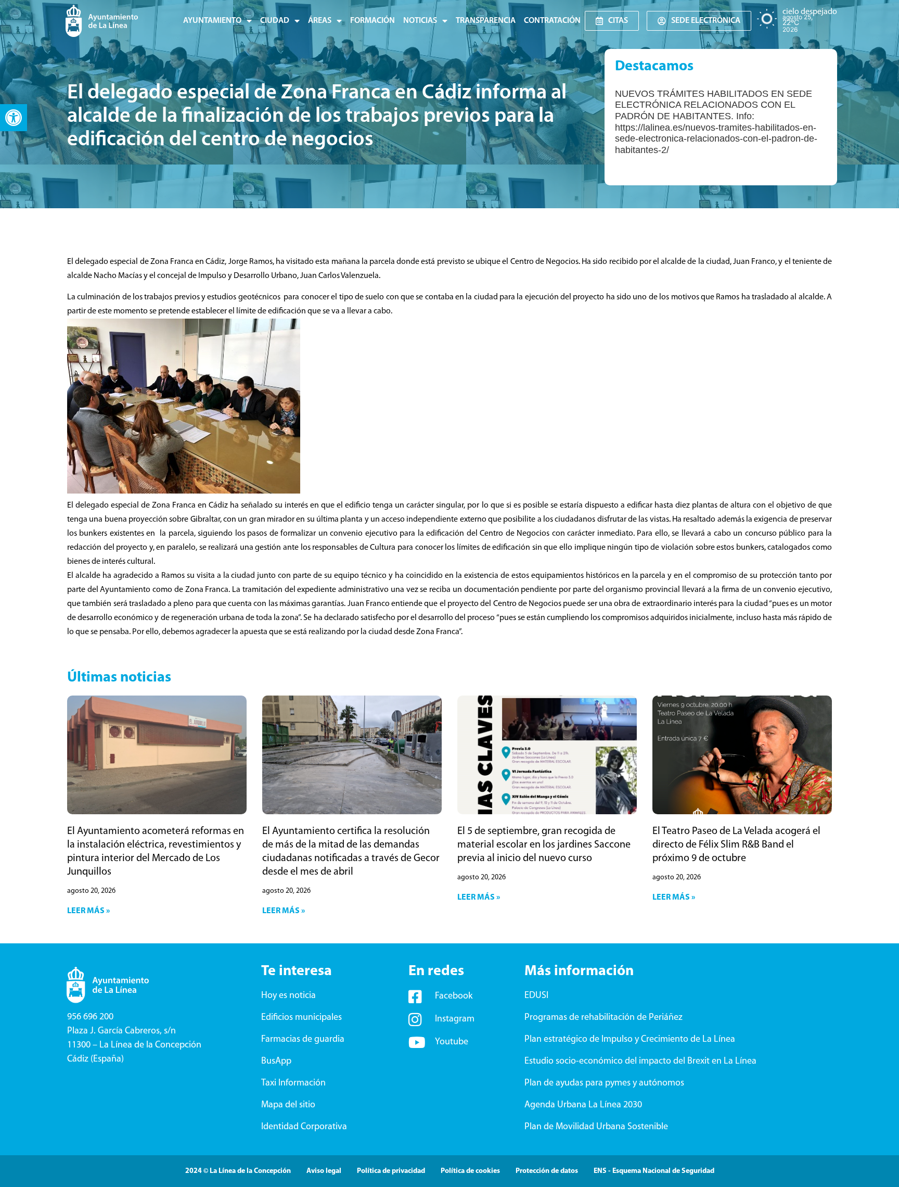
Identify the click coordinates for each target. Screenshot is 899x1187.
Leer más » (88, 911)
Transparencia (486, 21)
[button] (13, 117)
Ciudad (274, 21)
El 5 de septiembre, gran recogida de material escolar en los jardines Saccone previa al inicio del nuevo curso (544, 845)
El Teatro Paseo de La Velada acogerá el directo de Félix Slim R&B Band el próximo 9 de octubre (736, 845)
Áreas (319, 21)
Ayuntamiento (212, 21)
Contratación (552, 21)
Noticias (420, 21)
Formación (372, 21)
